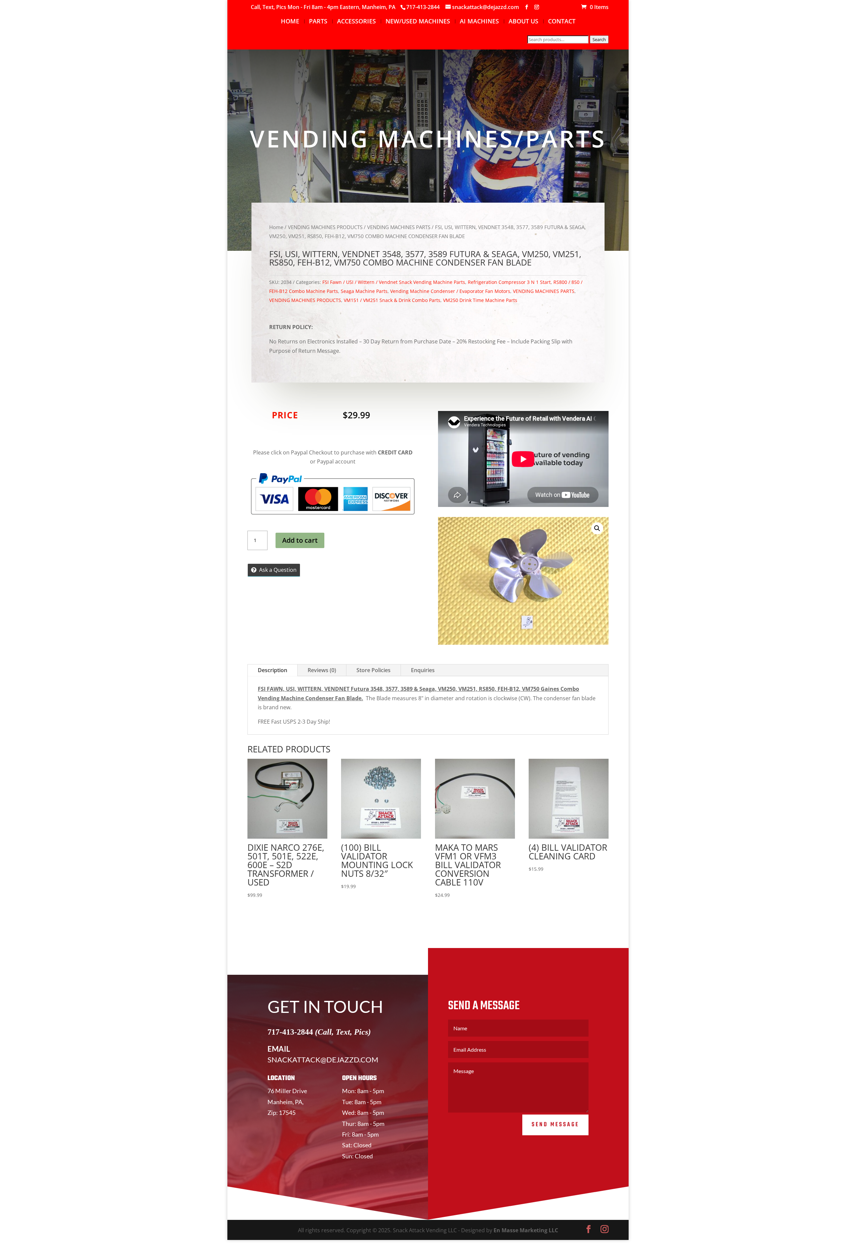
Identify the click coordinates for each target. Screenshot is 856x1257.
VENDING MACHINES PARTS (398, 227)
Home (276, 227)
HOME (290, 22)
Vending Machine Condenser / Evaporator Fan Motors (450, 291)
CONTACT (561, 22)
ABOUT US (523, 22)
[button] (597, 528)
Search (599, 39)
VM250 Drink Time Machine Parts (480, 300)
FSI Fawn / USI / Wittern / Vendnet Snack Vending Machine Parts (393, 282)
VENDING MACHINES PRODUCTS (325, 227)
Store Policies (373, 670)
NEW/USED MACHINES (418, 22)
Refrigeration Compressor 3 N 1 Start (509, 282)
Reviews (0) (322, 670)
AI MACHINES (479, 22)
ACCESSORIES (356, 22)
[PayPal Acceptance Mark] (333, 512)
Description (272, 670)
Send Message (555, 1125)
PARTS (318, 22)
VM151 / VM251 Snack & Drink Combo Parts (392, 300)
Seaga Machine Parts (364, 291)
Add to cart (300, 540)
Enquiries (423, 670)
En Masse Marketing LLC (526, 1230)
